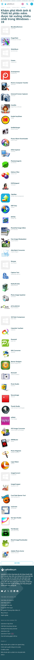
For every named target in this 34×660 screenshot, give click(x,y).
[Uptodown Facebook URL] (17, 591)
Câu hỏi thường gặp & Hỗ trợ (9, 636)
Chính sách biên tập (6, 605)
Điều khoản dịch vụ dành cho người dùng (12, 644)
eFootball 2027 (24, 0)
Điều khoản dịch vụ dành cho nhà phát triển (13, 652)
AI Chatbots (19, 0)
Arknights (13, 0)
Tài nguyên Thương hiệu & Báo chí (10, 610)
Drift (29, 0)
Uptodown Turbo (7, 633)
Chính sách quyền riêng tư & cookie (11, 647)
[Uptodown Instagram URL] (11, 591)
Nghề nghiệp (4, 615)
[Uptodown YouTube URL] (2, 591)
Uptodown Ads (5, 631)
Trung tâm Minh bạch (7, 608)
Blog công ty (4, 613)
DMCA (2, 655)
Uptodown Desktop (6, 0)
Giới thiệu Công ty (6, 603)
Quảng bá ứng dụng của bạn (9, 628)
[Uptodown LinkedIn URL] (14, 591)
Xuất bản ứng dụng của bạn (9, 626)
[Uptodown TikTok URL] (5, 591)
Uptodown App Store (7, 623)
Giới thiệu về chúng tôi (7, 600)
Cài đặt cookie (5, 649)
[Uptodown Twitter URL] (8, 591)
